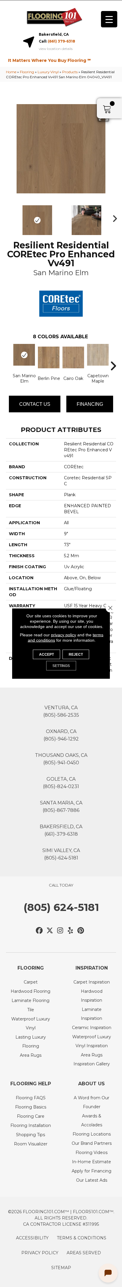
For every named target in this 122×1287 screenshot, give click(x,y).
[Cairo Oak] (73, 357)
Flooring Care (30, 1116)
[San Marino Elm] (24, 354)
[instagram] (60, 930)
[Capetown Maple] (98, 354)
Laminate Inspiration (91, 1014)
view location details (56, 49)
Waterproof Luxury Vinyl (30, 1023)
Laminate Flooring (30, 1000)
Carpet (31, 982)
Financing (90, 404)
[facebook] (39, 930)
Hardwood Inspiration (91, 996)
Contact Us (34, 404)
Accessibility (32, 1238)
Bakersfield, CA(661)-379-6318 (61, 830)
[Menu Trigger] (109, 19)
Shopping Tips (30, 1134)
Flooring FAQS (31, 1097)
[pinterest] (81, 930)
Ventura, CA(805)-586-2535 (61, 711)
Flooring (27, 72)
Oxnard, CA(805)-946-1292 (61, 735)
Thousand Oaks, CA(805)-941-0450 (61, 758)
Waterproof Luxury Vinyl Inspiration (91, 1041)
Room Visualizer (30, 1144)
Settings (61, 666)
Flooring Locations (92, 1134)
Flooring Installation (30, 1125)
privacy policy (63, 634)
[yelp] (70, 930)
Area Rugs (30, 1055)
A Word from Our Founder (91, 1102)
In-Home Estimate (91, 1161)
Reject (76, 654)
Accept (46, 654)
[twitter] (50, 930)
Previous (9, 217)
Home (11, 72)
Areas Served (84, 1252)
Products (70, 72)
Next (113, 217)
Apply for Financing (91, 1171)
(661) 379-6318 (61, 41)
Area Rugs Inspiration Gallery (91, 1059)
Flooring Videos (91, 1152)
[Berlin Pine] (48, 357)
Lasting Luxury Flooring (30, 1041)
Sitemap (61, 1267)
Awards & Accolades (91, 1120)
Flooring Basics (30, 1107)
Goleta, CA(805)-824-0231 (61, 782)
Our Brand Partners (92, 1143)
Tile (30, 1009)
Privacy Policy (39, 1252)
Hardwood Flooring (30, 991)
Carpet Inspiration (91, 982)
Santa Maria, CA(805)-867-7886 (61, 806)
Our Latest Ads (91, 1180)
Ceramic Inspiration (91, 1027)
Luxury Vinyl (48, 72)
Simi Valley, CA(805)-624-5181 (61, 854)
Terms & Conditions (81, 1238)
